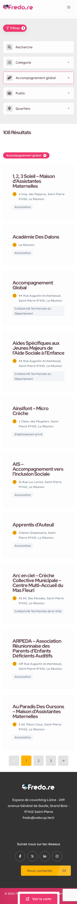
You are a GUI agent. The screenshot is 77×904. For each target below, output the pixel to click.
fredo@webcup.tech (38, 818)
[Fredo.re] (18, 7)
